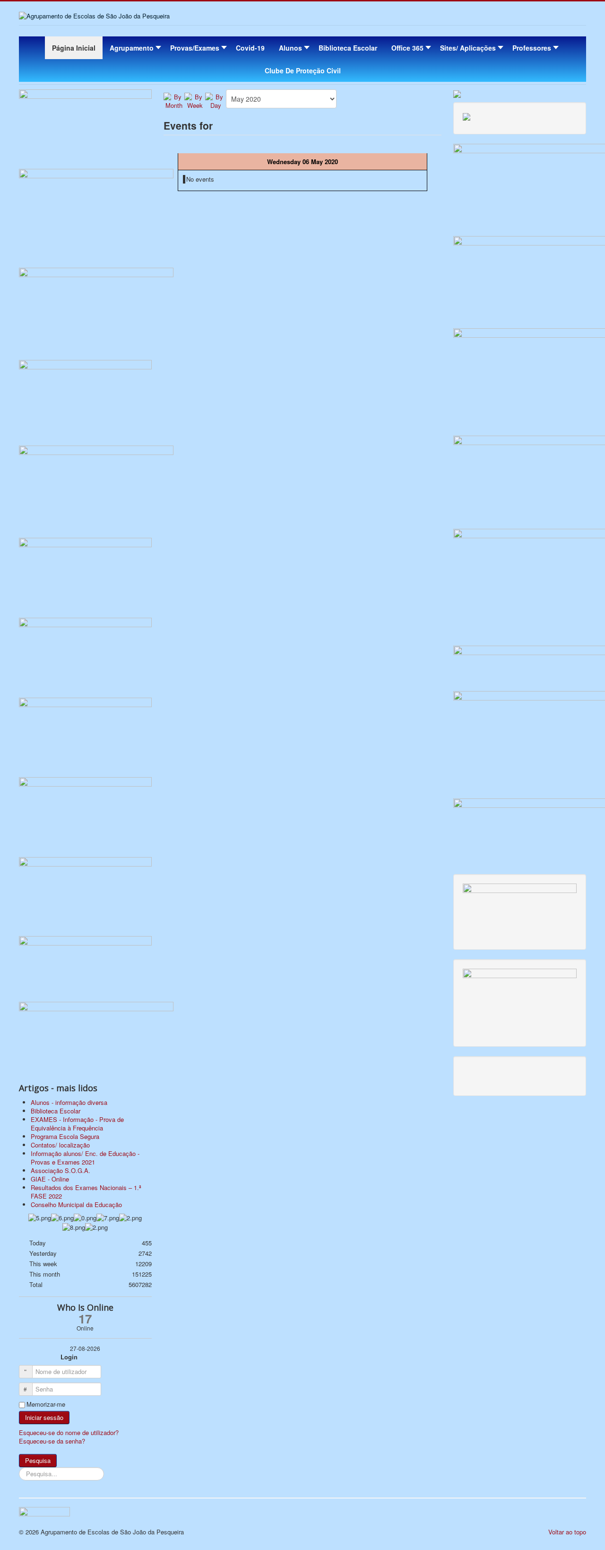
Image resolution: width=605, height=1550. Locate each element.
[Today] (215, 100)
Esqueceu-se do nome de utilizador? (69, 1432)
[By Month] (174, 100)
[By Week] (194, 100)
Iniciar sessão (44, 1417)
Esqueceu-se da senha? (52, 1440)
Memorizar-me (45, 1404)
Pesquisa (38, 1460)
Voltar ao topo (567, 1531)
